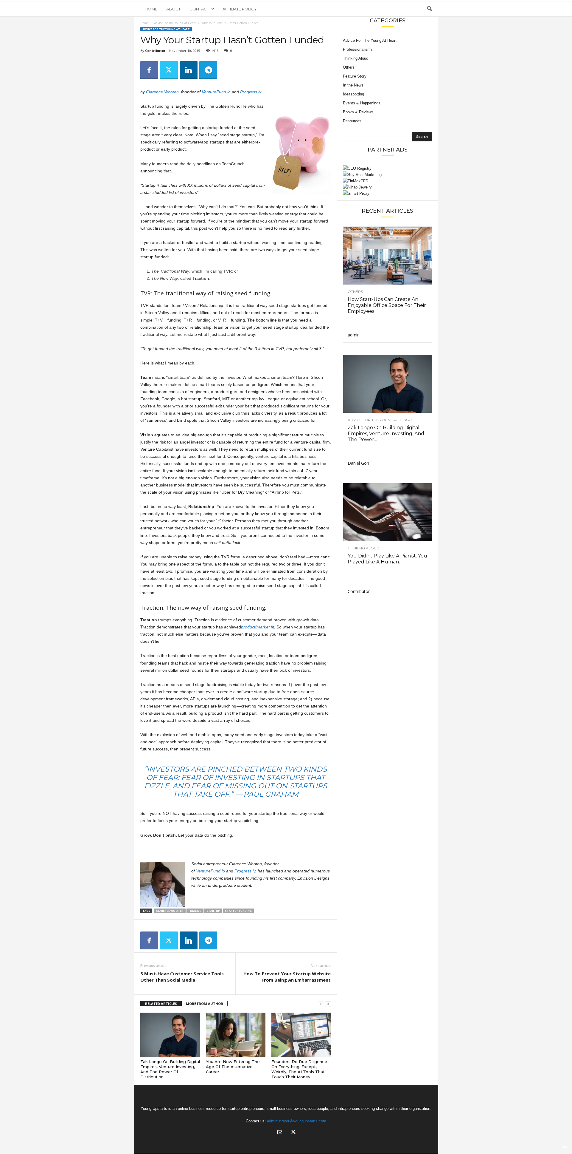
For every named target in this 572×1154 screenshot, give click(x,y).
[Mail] (280, 1132)
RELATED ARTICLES (161, 1003)
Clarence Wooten (162, 91)
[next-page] (328, 1004)
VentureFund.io (216, 91)
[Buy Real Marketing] (387, 175)
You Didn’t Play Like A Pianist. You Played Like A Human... (387, 559)
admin (354, 335)
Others (349, 67)
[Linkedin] (189, 70)
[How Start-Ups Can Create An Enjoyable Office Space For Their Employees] (387, 256)
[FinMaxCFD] (387, 181)
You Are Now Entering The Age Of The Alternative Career (233, 1066)
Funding (195, 911)
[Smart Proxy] (387, 193)
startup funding (238, 911)
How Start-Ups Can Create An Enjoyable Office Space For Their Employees (387, 305)
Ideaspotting (353, 94)
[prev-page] (321, 1004)
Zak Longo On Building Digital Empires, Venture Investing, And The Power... (386, 433)
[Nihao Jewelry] (387, 187)
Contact (199, 9)
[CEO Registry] (387, 168)
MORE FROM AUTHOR (204, 1003)
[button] (429, 9)
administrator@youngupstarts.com (296, 1121)
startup (213, 911)
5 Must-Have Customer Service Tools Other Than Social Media (182, 977)
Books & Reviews (358, 112)
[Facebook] (149, 70)
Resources (352, 121)
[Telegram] (208, 70)
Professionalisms (358, 49)
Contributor (155, 50)
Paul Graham (271, 794)
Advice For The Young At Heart (175, 23)
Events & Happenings (361, 103)
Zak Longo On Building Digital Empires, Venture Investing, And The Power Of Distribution (170, 1069)
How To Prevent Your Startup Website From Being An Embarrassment (287, 977)
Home (151, 9)
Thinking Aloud (355, 58)
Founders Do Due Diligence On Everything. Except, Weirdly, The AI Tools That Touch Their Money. (299, 1069)
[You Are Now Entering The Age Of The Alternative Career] (235, 1035)
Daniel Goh (358, 463)
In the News (353, 85)
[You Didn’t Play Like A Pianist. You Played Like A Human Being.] (387, 512)
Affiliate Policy (240, 9)
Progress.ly (250, 91)
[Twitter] (169, 70)
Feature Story (354, 76)
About (173, 9)
